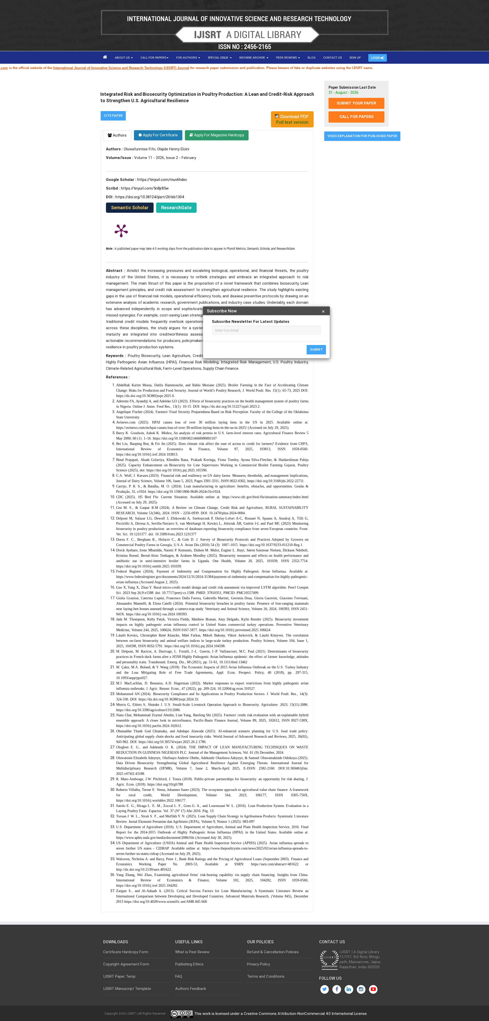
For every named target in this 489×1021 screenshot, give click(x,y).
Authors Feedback (190, 988)
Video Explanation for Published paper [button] (362, 136)
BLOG (312, 57)
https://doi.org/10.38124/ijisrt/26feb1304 (149, 197)
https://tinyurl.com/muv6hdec (162, 179)
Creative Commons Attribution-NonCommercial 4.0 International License (305, 1013)
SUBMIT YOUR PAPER (356, 103)
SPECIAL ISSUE (218, 57)
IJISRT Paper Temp (119, 976)
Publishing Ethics (189, 964)
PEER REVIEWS (286, 57)
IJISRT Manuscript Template (127, 988)
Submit (316, 349)
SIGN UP (355, 57)
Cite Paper (113, 115)
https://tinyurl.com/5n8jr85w (145, 188)
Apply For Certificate (160, 135)
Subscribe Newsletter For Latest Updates (250, 321)
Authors (119, 135)
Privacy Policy (258, 964)
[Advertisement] (356, 222)
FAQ (178, 976)
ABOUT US (122, 57)
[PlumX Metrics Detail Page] (121, 230)
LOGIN (376, 58)
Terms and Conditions (265, 976)
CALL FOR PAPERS (153, 57)
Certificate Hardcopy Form (125, 952)
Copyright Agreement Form (126, 964)
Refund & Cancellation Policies (273, 952)
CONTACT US (332, 57)
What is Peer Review (192, 952)
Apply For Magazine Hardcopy (218, 135)
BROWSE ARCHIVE (252, 57)
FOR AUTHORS (187, 57)
